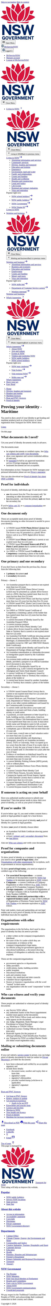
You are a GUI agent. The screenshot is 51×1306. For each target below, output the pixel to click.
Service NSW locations (16, 1199)
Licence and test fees (14, 1108)
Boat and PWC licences (11, 1092)
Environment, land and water (23, 172)
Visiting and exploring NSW (23, 356)
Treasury (9, 1264)
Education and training (21, 167)
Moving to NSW (13, 1110)
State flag (10, 1204)
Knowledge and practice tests (18, 1105)
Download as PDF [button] (10, 1123)
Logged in (9, 51)
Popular (5, 1192)
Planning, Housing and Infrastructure (21, 1254)
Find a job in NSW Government (19, 1283)
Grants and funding (19, 176)
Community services (20, 162)
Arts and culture (18, 351)
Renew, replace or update (16, 1098)
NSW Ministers (12, 1276)
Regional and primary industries (25, 188)
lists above (13, 838)
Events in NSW (18, 353)
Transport (10, 1261)
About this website (11, 1209)
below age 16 (14, 506)
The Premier (11, 1274)
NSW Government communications (21, 1288)
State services (11, 1202)
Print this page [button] (27, 1123)
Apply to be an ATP (20, 1103)
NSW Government (11, 1269)
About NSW (17, 349)
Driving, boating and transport (24, 165)
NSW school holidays (21, 360)
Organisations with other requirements (16, 862)
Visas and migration (20, 190)
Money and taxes (19, 276)
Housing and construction (22, 181)
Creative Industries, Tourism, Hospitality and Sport (27, 1245)
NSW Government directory (18, 1226)
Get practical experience (16, 1101)
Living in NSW (14, 158)
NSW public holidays (20, 358)
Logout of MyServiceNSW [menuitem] (17, 60)
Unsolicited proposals (15, 1290)
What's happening (15, 346)
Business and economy (21, 267)
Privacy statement (38, 472)
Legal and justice (19, 183)
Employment (17, 271)
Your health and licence (16, 1112)
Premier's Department (15, 1257)
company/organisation (33, 506)
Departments (8, 1231)
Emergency (16, 169)
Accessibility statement (15, 1217)
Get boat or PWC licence (16, 1096)
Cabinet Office (12, 1236)
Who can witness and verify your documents (27, 452)
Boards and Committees (16, 1281)
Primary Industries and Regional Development (25, 1259)
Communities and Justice (16, 1243)
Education (10, 1250)
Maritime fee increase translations (20, 1117)
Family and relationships (22, 174)
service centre (23, 1055)
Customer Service (13, 1247)
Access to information (15, 1214)
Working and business (17, 262)
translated (13, 461)
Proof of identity (13, 1115)
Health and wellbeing (20, 179)
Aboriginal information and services (26, 160)
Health (9, 1252)
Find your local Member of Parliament (22, 1279)
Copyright (10, 1219)
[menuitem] (13, 55)
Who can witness (16, 843)
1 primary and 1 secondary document (27, 836)
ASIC (39, 880)
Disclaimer (10, 1221)
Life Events (16, 186)
